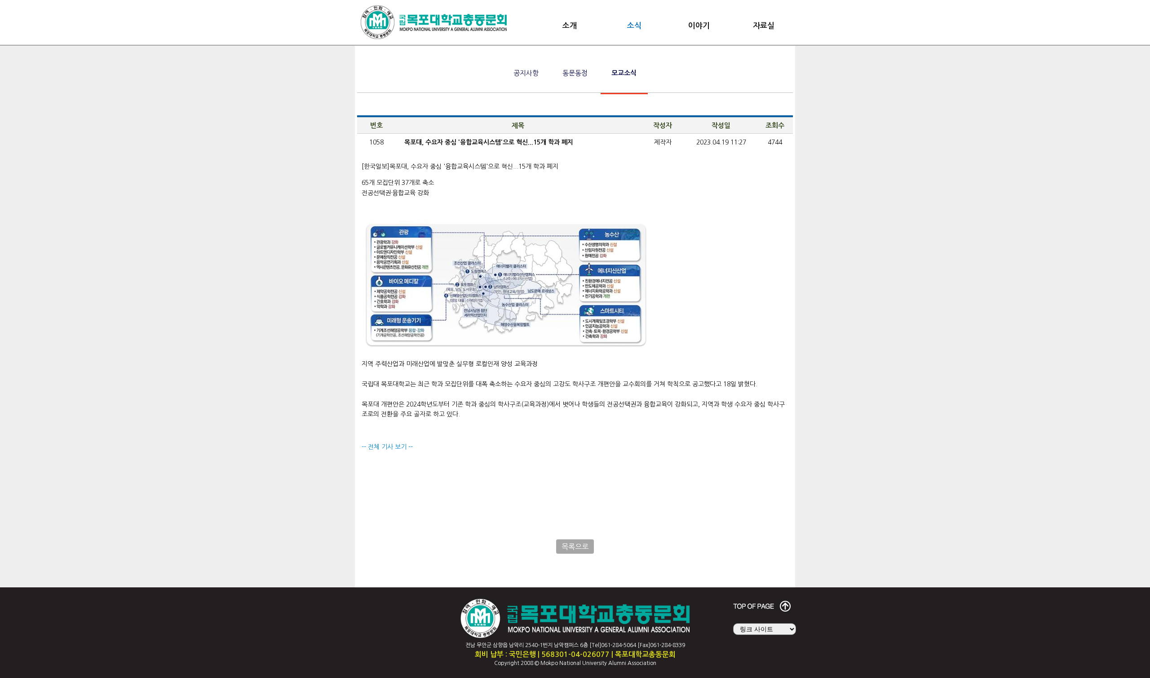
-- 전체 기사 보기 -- (387, 447)
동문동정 (575, 73)
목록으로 (575, 546)
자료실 (763, 26)
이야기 (699, 26)
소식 (634, 26)
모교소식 (624, 73)
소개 (569, 26)
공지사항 (526, 73)
